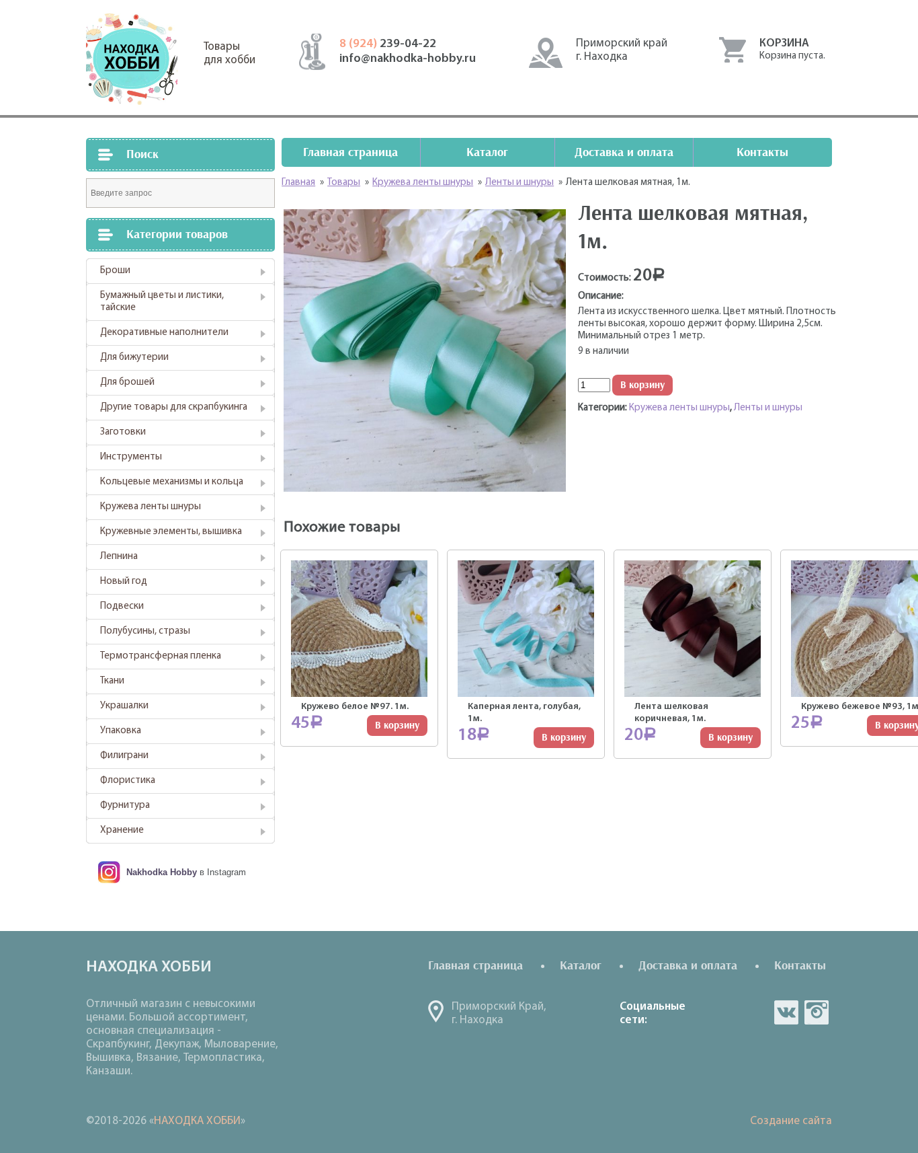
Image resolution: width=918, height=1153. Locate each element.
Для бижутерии (134, 357)
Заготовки (123, 432)
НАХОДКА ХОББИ (197, 1121)
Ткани (112, 681)
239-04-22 (387, 44)
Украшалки (124, 706)
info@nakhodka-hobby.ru (407, 59)
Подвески (122, 606)
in (816, 1012)
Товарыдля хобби (229, 53)
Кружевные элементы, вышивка (171, 532)
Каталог (487, 152)
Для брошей (127, 382)
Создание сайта (791, 1121)
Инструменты (131, 457)
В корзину (642, 385)
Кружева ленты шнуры (150, 507)
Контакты (762, 152)
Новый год (123, 581)
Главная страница (350, 152)
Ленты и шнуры (768, 408)
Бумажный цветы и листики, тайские (162, 302)
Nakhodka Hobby (161, 872)
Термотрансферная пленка (160, 656)
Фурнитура (125, 806)
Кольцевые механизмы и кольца (171, 482)
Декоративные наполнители (164, 333)
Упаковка (120, 731)
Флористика (127, 781)
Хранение (122, 830)
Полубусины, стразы (145, 631)
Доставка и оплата (624, 152)
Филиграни (124, 756)
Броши (115, 271)
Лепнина (119, 557)
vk (786, 1012)
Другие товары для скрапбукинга (173, 407)
